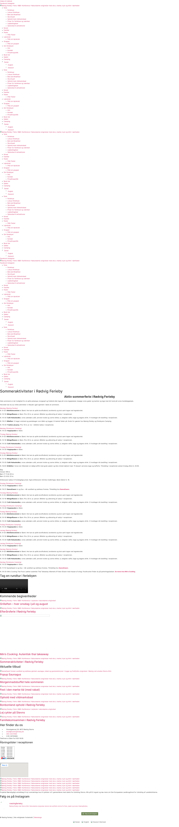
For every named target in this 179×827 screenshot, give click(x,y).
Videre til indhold (6, 1)
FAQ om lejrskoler (13, 39)
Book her (7, 55)
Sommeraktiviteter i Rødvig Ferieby (21, 661)
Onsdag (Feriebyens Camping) (10, 483)
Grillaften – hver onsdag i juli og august (24, 603)
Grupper (7, 41)
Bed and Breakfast (13, 14)
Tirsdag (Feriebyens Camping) (10, 447)
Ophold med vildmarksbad (16, 19)
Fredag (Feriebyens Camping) (10, 525)
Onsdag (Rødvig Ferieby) (9, 453)
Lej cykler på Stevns (12, 712)
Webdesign (38, 817)
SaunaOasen (64, 489)
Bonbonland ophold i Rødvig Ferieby (22, 704)
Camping (7, 59)
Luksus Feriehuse (13, 12)
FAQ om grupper (13, 44)
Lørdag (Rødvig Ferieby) (8, 530)
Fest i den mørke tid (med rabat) (20, 689)
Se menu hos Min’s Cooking (125, 571)
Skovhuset (11, 17)
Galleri (6, 57)
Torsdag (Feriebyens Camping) (11, 506)
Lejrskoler (7, 37)
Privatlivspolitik (12, 53)
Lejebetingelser (12, 23)
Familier (6, 30)
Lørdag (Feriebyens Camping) (10, 543)
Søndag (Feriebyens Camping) (10, 562)
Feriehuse (10, 10)
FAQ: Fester (11, 35)
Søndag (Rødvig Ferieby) (9, 549)
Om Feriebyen (8, 46)
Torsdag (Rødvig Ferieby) (9, 493)
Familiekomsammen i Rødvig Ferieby (22, 720)
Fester (6, 32)
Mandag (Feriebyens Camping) (11, 428)
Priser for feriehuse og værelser (18, 21)
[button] (89, 408)
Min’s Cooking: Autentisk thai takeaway (24, 654)
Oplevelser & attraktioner (16, 26)
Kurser (6, 28)
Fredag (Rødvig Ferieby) (8, 512)
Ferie (5, 8)
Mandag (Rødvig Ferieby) (9, 408)
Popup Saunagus (10, 674)
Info (8, 48)
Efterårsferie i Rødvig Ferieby (18, 611)
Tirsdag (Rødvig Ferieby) (8, 434)
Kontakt (10, 50)
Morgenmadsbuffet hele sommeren (22, 682)
